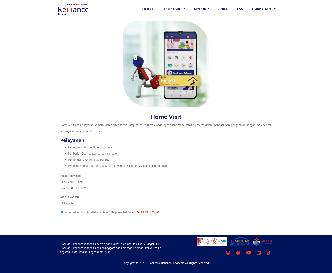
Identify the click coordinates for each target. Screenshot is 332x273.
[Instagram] (227, 252)
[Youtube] (248, 252)
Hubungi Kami (262, 8)
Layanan (200, 8)
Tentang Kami (172, 8)
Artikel (223, 8)
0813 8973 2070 (148, 212)
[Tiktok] (269, 252)
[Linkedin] (258, 252)
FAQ (240, 8)
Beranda (147, 8)
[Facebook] (238, 252)
